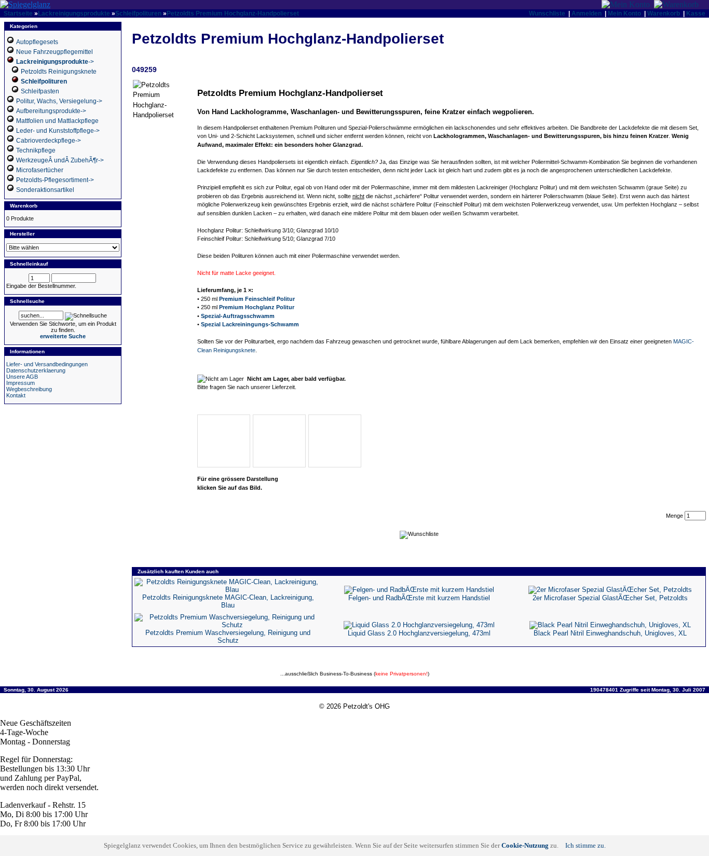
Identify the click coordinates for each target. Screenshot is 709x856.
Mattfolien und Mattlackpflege (57, 121)
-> (55, 61)
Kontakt (15, 395)
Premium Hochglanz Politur (256, 307)
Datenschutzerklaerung (35, 370)
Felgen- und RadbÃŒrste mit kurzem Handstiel (419, 598)
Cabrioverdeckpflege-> (48, 140)
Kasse (695, 13)
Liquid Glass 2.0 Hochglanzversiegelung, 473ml (419, 633)
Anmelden (586, 13)
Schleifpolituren (138, 13)
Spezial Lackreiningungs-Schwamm (250, 324)
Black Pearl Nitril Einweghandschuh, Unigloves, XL (610, 633)
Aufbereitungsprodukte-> (51, 111)
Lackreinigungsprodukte (74, 13)
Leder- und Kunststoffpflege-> (58, 130)
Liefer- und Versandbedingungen (47, 364)
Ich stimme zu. (585, 845)
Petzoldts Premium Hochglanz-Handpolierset (233, 13)
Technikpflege (36, 150)
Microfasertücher (39, 170)
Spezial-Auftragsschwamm (238, 316)
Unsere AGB (22, 377)
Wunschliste (547, 13)
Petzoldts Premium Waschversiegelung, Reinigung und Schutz (227, 636)
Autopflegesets (37, 42)
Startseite (18, 13)
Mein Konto (624, 13)
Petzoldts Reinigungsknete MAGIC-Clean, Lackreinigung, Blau (228, 601)
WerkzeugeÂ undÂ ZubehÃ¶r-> (60, 160)
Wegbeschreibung (29, 389)
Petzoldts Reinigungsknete (59, 71)
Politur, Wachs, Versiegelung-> (59, 101)
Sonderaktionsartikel (45, 190)
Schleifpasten (40, 91)
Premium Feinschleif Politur (257, 299)
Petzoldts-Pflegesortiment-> (55, 180)
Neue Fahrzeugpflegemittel (54, 52)
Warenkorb (663, 13)
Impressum (20, 383)
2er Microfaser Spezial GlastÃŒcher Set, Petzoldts (610, 598)
